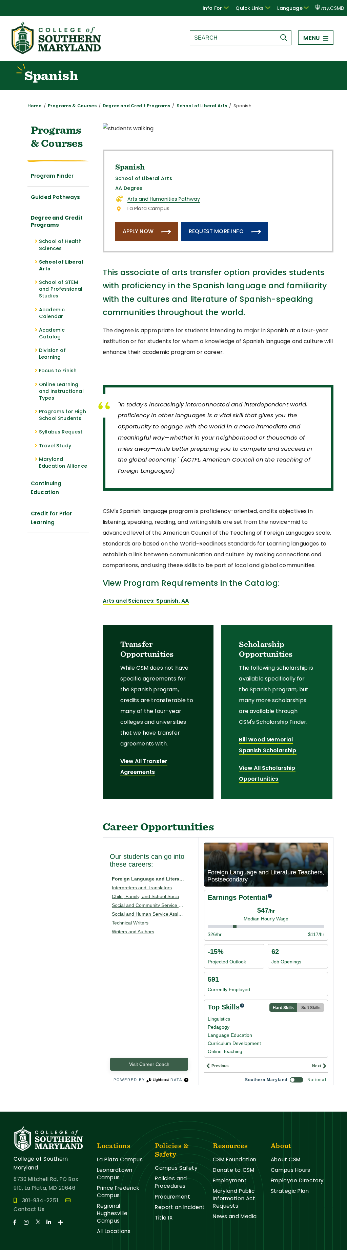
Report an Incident (180, 1207)
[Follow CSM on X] (40, 1222)
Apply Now (138, 231)
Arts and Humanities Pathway (163, 199)
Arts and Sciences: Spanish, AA (146, 601)
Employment (230, 1180)
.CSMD (332, 8)
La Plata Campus (120, 1159)
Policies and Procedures (171, 1182)
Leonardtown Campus (114, 1173)
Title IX (163, 1217)
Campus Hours (290, 1170)
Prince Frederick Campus (118, 1191)
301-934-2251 (40, 1200)
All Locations (113, 1231)
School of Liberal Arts (202, 106)
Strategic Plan (290, 1191)
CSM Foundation (235, 1159)
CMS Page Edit (19, 1106)
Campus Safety (176, 1167)
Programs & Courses (72, 106)
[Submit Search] (285, 37)
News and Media (235, 1216)
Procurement (172, 1196)
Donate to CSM (233, 1170)
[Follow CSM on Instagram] (29, 1222)
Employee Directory (297, 1180)
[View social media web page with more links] (62, 1222)
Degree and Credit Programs (136, 106)
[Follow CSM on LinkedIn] (51, 1222)
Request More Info (216, 231)
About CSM (286, 1159)
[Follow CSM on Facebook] (18, 1222)
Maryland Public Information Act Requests (234, 1198)
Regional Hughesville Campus (112, 1213)
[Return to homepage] (57, 52)
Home (34, 106)
